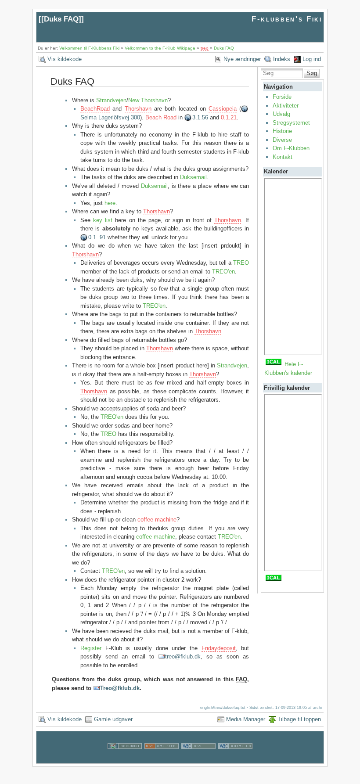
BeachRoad (95, 108)
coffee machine (156, 519)
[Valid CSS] (198, 758)
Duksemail (193, 177)
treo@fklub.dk (183, 656)
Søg (311, 73)
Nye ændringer (242, 59)
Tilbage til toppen (299, 719)
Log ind (311, 59)
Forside (282, 97)
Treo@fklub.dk (120, 688)
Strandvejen (111, 100)
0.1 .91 (97, 237)
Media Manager (245, 719)
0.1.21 (229, 117)
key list (102, 220)
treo (205, 48)
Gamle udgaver (113, 719)
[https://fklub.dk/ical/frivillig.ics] (273, 580)
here (109, 203)
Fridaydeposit (219, 648)
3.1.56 (200, 117)
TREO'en (223, 271)
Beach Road (160, 117)
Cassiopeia (223, 108)
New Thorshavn (148, 100)
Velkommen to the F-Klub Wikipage (160, 48)
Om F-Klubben (291, 148)
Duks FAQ (61, 19)
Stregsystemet (291, 122)
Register (90, 648)
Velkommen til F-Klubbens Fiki (89, 48)
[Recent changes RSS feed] (161, 758)
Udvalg (281, 114)
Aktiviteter (286, 105)
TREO (241, 262)
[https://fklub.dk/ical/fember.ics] (273, 364)
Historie (282, 131)
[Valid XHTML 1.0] (235, 758)
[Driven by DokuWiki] (124, 758)
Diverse (282, 140)
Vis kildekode (64, 59)
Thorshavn (138, 108)
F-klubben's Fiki (287, 19)
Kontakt (282, 157)
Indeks (281, 59)
